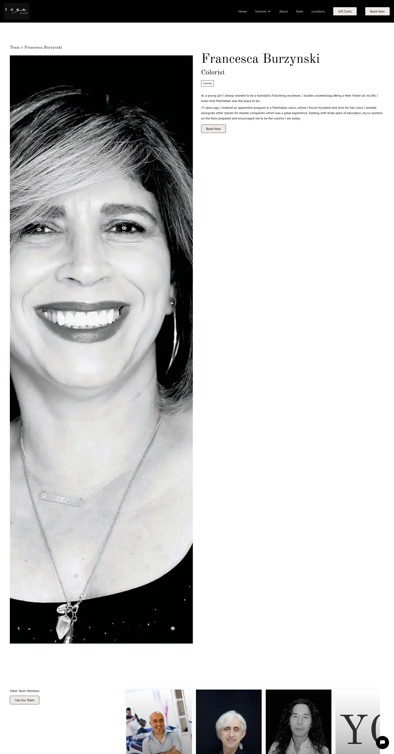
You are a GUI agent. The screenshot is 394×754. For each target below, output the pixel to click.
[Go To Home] (16, 11)
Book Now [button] (213, 129)
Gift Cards (345, 11)
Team (15, 48)
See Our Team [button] (24, 700)
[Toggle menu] (269, 11)
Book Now (377, 11)
